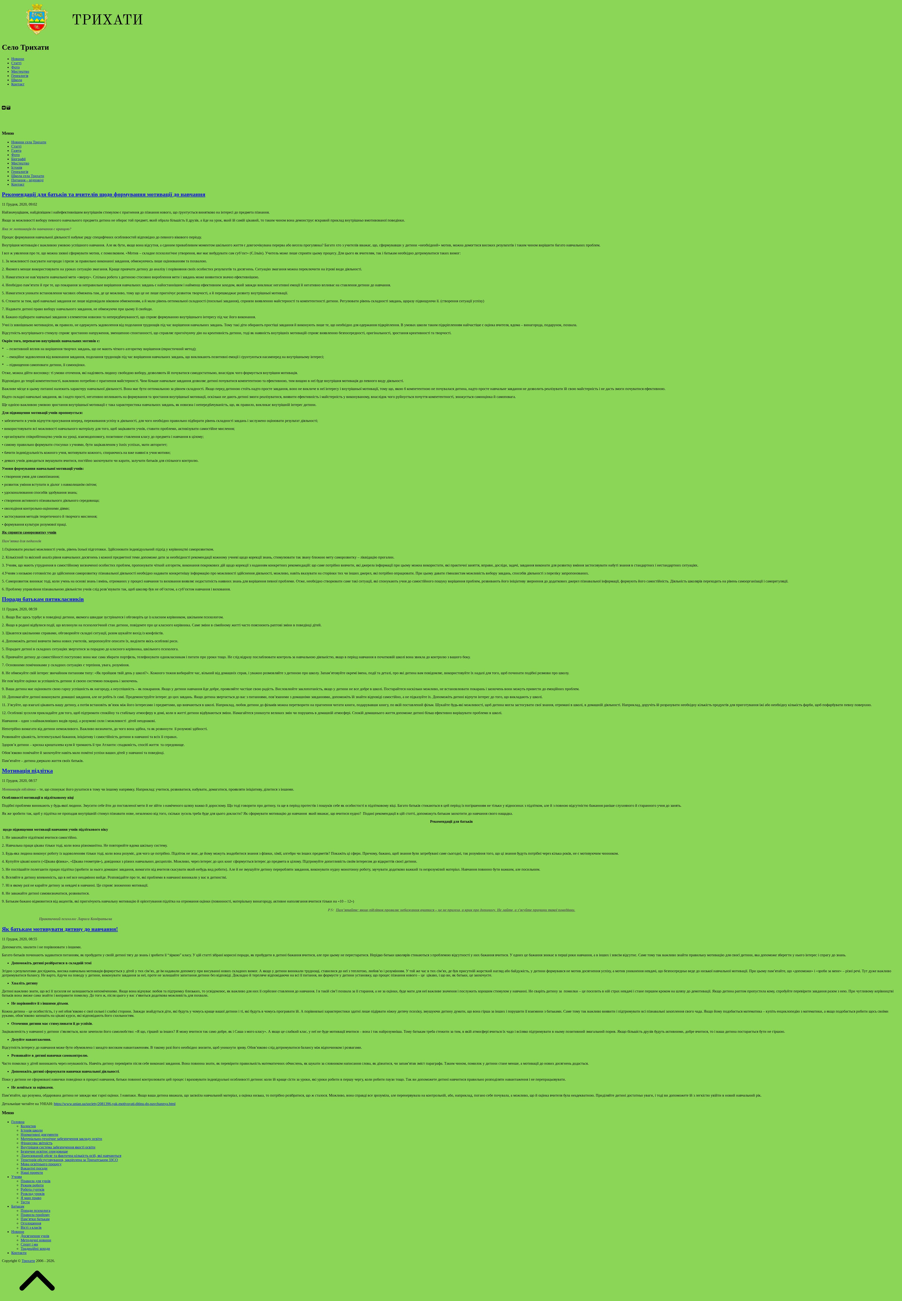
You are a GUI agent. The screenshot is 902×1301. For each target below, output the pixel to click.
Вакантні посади (34, 1168)
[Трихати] (72, 36)
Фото (15, 67)
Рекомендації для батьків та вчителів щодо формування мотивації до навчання (103, 194)
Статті (16, 63)
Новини (17, 59)
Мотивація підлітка (27, 771)
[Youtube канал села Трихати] (4, 124)
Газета (16, 151)
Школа (16, 80)
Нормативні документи (39, 1134)
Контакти (19, 1253)
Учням (16, 1177)
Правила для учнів (36, 1181)
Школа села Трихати (27, 176)
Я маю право (31, 1198)
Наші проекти (32, 1173)
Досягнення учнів (35, 1236)
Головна (17, 1122)
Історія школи (32, 1130)
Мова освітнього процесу (41, 1164)
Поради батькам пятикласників (43, 599)
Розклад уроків (33, 1194)
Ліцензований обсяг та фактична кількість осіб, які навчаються (71, 1156)
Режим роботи (32, 1185)
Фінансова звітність (36, 1143)
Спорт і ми (29, 1244)
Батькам (17, 1206)
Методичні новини (36, 1240)
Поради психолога (35, 1211)
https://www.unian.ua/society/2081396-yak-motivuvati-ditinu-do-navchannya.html (114, 1104)
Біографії (18, 159)
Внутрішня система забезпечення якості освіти (58, 1147)
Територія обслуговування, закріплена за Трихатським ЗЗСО (69, 1160)
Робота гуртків (32, 1189)
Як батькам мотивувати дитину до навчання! (60, 929)
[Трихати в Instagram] (8, 124)
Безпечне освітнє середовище (44, 1151)
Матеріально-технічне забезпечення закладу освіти (61, 1139)
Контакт (17, 84)
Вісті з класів (31, 1227)
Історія (16, 167)
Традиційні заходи (35, 1249)
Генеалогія (19, 76)
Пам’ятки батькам (35, 1219)
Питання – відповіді (27, 180)
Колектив (28, 1126)
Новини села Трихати (28, 142)
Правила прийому (35, 1215)
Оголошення (31, 1223)
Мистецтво (20, 71)
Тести (25, 1202)
